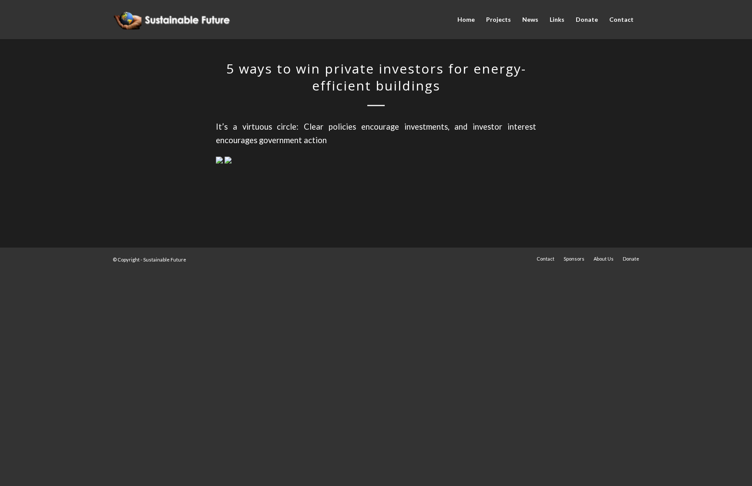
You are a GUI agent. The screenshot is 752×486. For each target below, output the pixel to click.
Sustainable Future (164, 259)
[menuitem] (466, 19)
